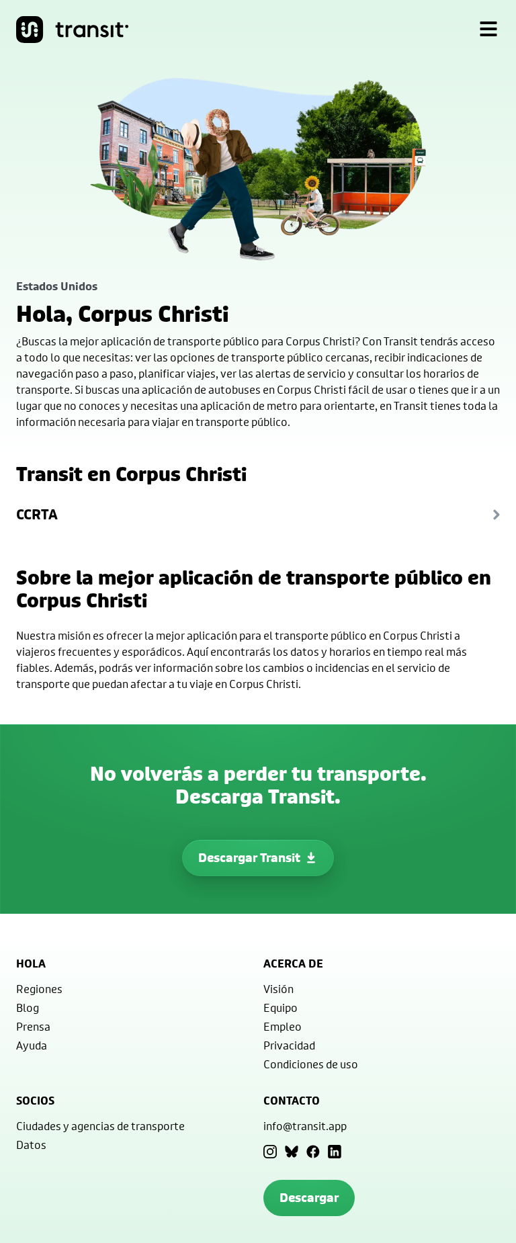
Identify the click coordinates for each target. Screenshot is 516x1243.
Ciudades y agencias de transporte (100, 1126)
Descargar (309, 1197)
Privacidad (289, 1045)
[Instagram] (270, 1151)
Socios (35, 1100)
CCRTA (37, 514)
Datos (31, 1145)
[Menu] (488, 29)
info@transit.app (305, 1126)
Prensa (33, 1026)
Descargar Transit (249, 857)
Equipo (280, 1007)
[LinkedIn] (334, 1151)
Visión (278, 989)
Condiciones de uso (310, 1064)
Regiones (39, 989)
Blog (27, 1007)
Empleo (282, 1026)
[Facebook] (313, 1151)
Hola (31, 963)
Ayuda (31, 1045)
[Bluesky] (291, 1152)
